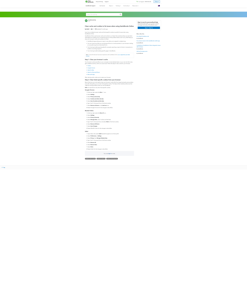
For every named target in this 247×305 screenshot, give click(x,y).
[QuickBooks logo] (89, 2)
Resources (134, 5)
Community (126, 5)
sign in (109, 153)
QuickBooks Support (90, 5)
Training (118, 5)
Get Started (102, 5)
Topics (110, 5)
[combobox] (104, 14)
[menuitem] (91, 6)
